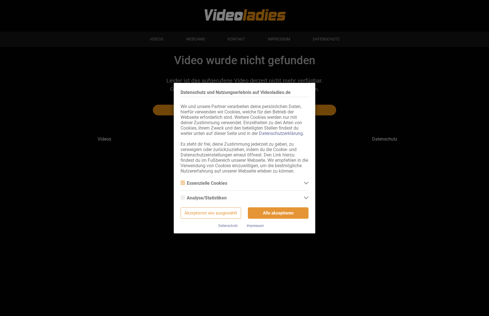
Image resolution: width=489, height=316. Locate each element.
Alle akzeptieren (278, 213)
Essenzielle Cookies (207, 183)
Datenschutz (228, 226)
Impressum (255, 226)
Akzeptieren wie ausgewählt (211, 213)
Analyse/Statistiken (207, 198)
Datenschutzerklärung (281, 133)
